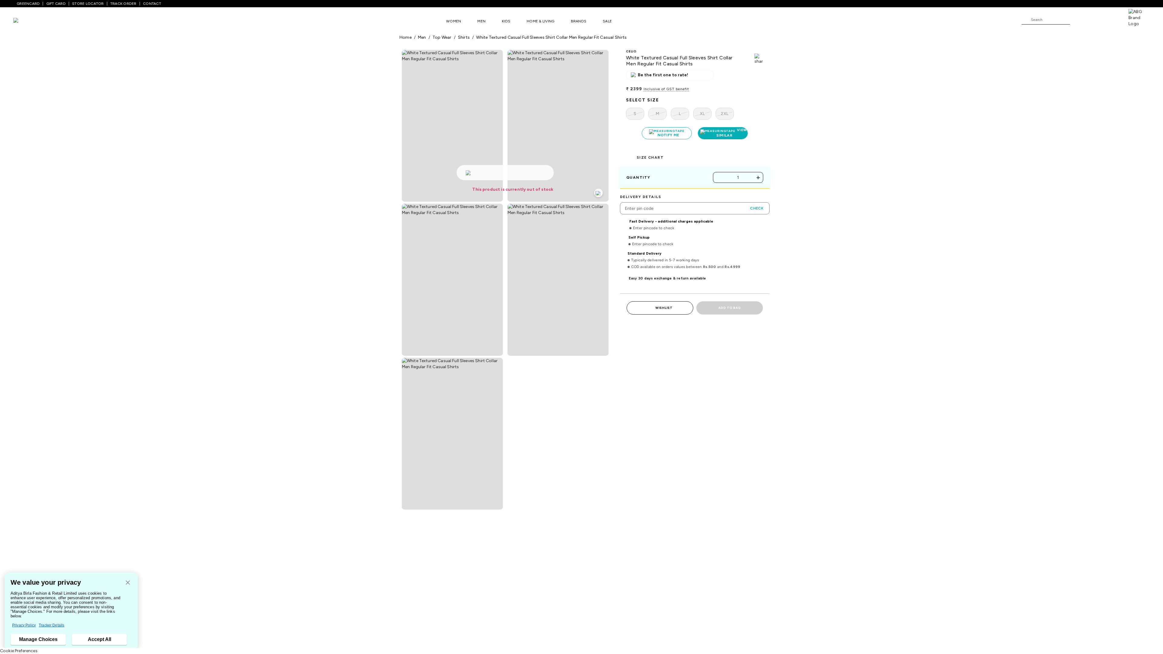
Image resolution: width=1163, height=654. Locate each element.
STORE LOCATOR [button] (88, 4)
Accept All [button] (99, 639)
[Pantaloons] (24, 21)
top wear (442, 37)
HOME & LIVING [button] (540, 21)
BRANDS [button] (579, 21)
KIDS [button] (506, 21)
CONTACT (152, 4)
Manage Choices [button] (38, 639)
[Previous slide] (399, 601)
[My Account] (1094, 19)
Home (405, 37)
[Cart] (1111, 19)
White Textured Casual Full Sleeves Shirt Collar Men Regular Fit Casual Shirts (551, 37)
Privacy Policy (24, 625)
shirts (464, 37)
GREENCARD (28, 4)
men (422, 37)
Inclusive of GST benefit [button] (666, 89)
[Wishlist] (1077, 20)
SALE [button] (607, 21)
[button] (128, 583)
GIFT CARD (56, 4)
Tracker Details (51, 625)
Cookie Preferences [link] (19, 650)
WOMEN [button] (453, 21)
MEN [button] (481, 21)
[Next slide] (764, 601)
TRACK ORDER (123, 4)
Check (757, 208)
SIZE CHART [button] (650, 157)
